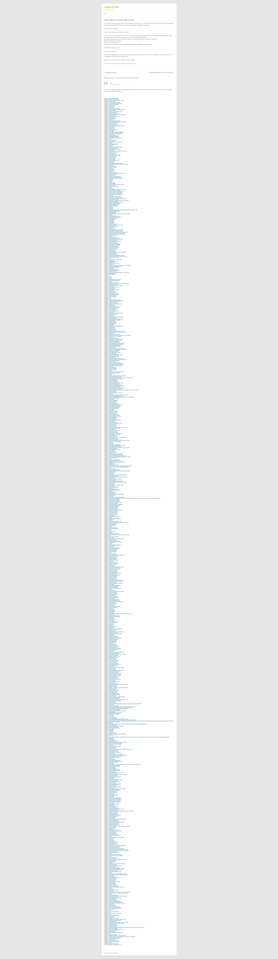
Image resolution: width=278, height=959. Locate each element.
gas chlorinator (112, 832)
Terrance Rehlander (114, 528)
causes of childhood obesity (116, 365)
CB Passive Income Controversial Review (119, 200)
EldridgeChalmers (113, 558)
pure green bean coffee (115, 155)
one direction (112, 598)
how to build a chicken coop (116, 319)
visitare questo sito (113, 211)
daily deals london (113, 655)
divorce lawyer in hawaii (115, 800)
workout (111, 917)
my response (112, 105)
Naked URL (111, 484)
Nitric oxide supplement (115, 679)
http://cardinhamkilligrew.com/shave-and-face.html (121, 397)
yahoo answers (112, 492)
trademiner (112, 219)
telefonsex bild (112, 471)
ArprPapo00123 (113, 553)
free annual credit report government (118, 708)
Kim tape (111, 729)
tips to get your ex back (114, 352)
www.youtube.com (113, 895)
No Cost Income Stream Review (116, 331)
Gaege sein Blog (111, 7)
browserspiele (112, 791)
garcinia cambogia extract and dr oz (118, 819)
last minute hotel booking (115, 798)
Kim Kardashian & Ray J (115, 765)
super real (111, 337)
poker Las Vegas (113, 733)
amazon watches (113, 240)
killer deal (111, 537)
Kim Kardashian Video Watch (116, 481)
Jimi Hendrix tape (113, 574)
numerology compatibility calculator (118, 774)
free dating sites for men (115, 446)
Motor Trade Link (113, 302)
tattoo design (112, 218)
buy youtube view (113, 594)
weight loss (112, 304)
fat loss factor (112, 402)
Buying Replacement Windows (116, 371)
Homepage (111, 150)
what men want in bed (114, 299)
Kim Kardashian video (114, 415)
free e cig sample (113, 248)
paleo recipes (112, 557)
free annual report (113, 536)
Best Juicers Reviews (114, 808)
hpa (110, 912)
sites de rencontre (113, 751)
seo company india (113, 843)
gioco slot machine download (116, 726)
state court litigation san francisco (117, 234)
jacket (110, 187)
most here (111, 795)
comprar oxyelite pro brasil (115, 384)
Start (105, 13)
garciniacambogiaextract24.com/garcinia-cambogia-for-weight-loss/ (125, 703)
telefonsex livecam (113, 476)
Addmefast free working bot (116, 454)
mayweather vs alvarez (114, 320)
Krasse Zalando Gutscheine (115, 583)
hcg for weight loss (113, 311)
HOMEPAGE (112, 262)
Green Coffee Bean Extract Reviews (117, 375)
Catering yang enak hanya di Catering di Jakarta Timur (122, 706)
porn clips (111, 127)
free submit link (113, 622)
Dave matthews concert (115, 649)
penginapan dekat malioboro (116, 230)
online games (112, 759)
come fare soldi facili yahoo (115, 779)
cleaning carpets (113, 431)
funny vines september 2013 (116, 396)
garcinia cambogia (113, 243)
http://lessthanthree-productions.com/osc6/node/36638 (122, 719)
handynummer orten (114, 356)
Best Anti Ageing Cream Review (116, 822)
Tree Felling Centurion (114, 760)
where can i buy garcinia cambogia (117, 734)
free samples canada (114, 803)
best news (111, 793)
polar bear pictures (114, 351)
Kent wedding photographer (116, 339)
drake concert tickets (114, 646)
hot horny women (113, 780)
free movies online (113, 621)
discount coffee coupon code (116, 932)
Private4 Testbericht (114, 586)
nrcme (110, 532)
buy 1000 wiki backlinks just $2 (116, 567)
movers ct (111, 264)
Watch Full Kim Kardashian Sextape (117, 482)
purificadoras (112, 767)
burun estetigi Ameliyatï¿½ (115, 854)
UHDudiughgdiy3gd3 (114, 135)
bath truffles (112, 429)
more (110, 543)
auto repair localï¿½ (114, 790)
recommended (112, 641)
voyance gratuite (113, 925)
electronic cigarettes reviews (116, 313)
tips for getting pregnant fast (116, 601)
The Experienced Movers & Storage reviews (119, 213)
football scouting (113, 688)
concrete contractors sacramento (117, 788)
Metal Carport (112, 253)
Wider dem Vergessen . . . (111, 72)
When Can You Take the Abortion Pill (118, 437)
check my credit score (114, 568)
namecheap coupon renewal (116, 855)
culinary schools (113, 593)
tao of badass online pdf (115, 241)
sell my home (112, 357)
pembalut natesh (113, 928)
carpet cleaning (113, 436)
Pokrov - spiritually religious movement (118, 687)
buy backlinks (112, 860)
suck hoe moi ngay (113, 556)
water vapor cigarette (114, 709)
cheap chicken (112, 817)
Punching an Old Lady (114, 245)
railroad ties (112, 882)
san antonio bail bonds (114, 449)
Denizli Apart (112, 539)
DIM (110, 138)
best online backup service (115, 743)
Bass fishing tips (113, 725)
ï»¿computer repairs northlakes (116, 837)
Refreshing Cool (113, 271)
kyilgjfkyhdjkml (112, 212)
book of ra (111, 625)
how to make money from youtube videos (119, 466)
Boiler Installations (113, 834)
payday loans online (114, 257)
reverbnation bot (113, 572)
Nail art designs (113, 934)
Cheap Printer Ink (113, 792)
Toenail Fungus (113, 662)
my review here (113, 858)
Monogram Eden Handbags (115, 902)
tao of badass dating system (116, 239)
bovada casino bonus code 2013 (117, 173)
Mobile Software (113, 596)
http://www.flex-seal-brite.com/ (116, 670)
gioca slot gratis (113, 174)
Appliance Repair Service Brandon (117, 935)
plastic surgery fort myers (115, 460)
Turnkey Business (113, 813)
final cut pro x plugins (114, 821)
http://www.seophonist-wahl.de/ (117, 445)
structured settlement (114, 428)
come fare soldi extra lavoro (116, 761)
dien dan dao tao (113, 906)
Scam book (111, 106)
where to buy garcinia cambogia (117, 863)
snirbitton (111, 222)
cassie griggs (112, 680)
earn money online (113, 563)
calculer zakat (112, 158)
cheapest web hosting (114, 149)
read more (111, 714)
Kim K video (112, 421)
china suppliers (113, 367)
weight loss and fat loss (115, 835)
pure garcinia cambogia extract (116, 125)
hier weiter (111, 904)
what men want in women (115, 479)
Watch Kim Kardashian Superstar (117, 461)
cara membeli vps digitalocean (116, 343)
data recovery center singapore (116, 387)
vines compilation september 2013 (117, 455)
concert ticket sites (113, 660)
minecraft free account (114, 674)
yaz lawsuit (112, 584)
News (110, 888)
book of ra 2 (112, 739)
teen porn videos (113, 124)
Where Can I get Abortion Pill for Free (118, 859)
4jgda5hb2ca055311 (114, 282)
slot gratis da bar (113, 129)
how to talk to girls (113, 432)
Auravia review (112, 768)
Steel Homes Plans (113, 227)
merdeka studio (113, 156)
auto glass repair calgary (115, 196)
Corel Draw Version (113, 823)
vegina (110, 146)
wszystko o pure (113, 549)
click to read (112, 134)
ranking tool (112, 614)
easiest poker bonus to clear (116, 225)
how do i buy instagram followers (117, 114)
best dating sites (113, 451)
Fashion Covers (112, 545)
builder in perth (113, 686)
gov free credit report (114, 698)
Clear (110, 872)
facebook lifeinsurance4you (115, 580)
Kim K (110, 526)
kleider (111, 374)
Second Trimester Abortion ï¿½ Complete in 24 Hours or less (123, 389)
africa (110, 853)
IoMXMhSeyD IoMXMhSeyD (115, 712)
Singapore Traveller (114, 267)
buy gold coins (112, 695)
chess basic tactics (113, 897)
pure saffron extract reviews (116, 131)
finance (111, 214)
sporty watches (112, 322)
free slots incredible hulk (115, 521)
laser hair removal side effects (116, 132)
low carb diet (112, 595)
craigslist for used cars (114, 116)
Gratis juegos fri (113, 717)
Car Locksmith (112, 669)
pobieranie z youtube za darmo (116, 348)
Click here (111, 443)
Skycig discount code (114, 280)
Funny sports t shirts (114, 160)
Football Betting (113, 448)
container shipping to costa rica (117, 809)
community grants (113, 153)
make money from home (115, 920)
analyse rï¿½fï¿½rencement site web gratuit (119, 470)
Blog (110, 298)
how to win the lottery (114, 499)
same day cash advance (115, 420)
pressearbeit (112, 602)
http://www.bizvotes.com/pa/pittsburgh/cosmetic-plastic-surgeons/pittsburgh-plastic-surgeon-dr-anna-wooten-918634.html (139, 737)
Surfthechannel (113, 635)
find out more (112, 229)
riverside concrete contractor (116, 354)
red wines (111, 875)
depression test (113, 369)
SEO (110, 942)
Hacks (110, 836)
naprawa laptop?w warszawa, (116, 382)
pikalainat (111, 624)
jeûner (110, 143)
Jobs (110, 914)
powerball (111, 805)
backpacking (112, 316)
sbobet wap (112, 126)
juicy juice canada (113, 512)
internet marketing (113, 269)
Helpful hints (112, 605)
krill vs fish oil (112, 659)
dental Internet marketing (115, 510)
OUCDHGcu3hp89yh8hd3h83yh (116, 494)
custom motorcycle (113, 918)
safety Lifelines (112, 215)
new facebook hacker (114, 547)
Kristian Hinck (112, 166)
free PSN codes (112, 692)
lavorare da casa (113, 413)
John (110, 552)
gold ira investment (114, 705)
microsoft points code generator (117, 497)
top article (111, 399)
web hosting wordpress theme (116, 923)
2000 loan (111, 145)
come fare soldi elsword (115, 786)
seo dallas (111, 410)
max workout (112, 525)
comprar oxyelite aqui (114, 383)
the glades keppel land (114, 406)
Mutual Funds (112, 361)
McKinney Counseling (114, 766)
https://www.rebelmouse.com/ (116, 385)
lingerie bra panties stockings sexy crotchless (120, 335)
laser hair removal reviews (115, 133)
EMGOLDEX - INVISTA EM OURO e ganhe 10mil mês (121, 811)
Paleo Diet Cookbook (114, 341)
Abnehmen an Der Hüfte (115, 797)
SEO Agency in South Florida (116, 231)
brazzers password (113, 201)
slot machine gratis (113, 122)
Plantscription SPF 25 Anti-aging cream (118, 699)
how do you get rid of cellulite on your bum (119, 440)
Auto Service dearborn (114, 867)
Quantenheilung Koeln (114, 697)
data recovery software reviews (116, 868)
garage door (112, 452)
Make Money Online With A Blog (117, 233)
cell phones (112, 716)
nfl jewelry (111, 324)
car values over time (114, 911)
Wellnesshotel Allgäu (114, 677)
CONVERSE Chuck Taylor (115, 815)
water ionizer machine (114, 306)
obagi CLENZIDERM (113, 690)
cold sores (111, 290)
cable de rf (111, 777)
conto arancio (112, 701)
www (110, 277)
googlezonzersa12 (113, 509)
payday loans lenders (114, 941)
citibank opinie (112, 842)
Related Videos (112, 242)
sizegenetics (112, 838)
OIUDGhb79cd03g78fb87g (115, 137)
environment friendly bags (115, 147)
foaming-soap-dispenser (115, 176)
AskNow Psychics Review (115, 279)
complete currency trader (115, 336)
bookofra (111, 738)
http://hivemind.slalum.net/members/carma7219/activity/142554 (125, 764)
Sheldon (111, 862)
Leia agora (111, 366)
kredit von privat (113, 657)
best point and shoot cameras (116, 772)
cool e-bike (111, 450)
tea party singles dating (115, 907)
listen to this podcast (114, 938)
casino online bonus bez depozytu (117, 189)
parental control (113, 773)
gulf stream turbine (114, 599)
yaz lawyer (111, 634)
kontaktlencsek (112, 273)
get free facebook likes (114, 342)
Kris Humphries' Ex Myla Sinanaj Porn (118, 477)
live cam (111, 839)
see (110, 535)
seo (110, 258)
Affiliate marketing (113, 820)
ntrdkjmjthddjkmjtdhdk (114, 216)
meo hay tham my (113, 301)
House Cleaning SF (113, 683)
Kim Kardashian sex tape (115, 573)
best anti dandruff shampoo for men (118, 742)
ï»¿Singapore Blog (113, 870)
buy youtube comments (115, 544)
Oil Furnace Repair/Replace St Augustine (119, 850)
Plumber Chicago (113, 284)
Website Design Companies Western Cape (119, 534)
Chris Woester (112, 483)
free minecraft (112, 123)
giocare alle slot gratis (114, 102)
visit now (111, 162)
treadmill (111, 730)
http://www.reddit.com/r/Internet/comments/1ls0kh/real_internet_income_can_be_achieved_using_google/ (134, 498)
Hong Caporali (112, 468)
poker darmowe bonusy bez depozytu (118, 256)
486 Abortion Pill (113, 658)
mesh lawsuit (112, 183)
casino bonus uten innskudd (116, 178)
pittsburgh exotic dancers (115, 541)
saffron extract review (114, 203)
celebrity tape (112, 524)
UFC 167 (111, 735)
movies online (112, 630)
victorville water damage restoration (118, 427)
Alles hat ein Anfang (126, 63)
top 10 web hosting (113, 205)
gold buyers (112, 288)
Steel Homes (112, 226)
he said (111, 561)
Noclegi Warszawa (113, 381)
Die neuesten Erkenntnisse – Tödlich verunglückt (161, 72)
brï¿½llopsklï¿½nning (114, 360)
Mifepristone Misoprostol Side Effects (118, 475)
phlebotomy (112, 590)
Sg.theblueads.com (113, 816)
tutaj (110, 278)
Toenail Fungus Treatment (115, 378)
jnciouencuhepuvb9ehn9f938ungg (117, 198)
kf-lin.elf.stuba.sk (113, 400)
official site (111, 617)
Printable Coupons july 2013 (116, 142)
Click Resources (113, 921)
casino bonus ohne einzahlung (116, 191)
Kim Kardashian (113, 650)
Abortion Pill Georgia (114, 757)
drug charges (112, 883)
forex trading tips (113, 401)
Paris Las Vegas (113, 368)
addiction (111, 618)
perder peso (112, 321)
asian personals (113, 592)
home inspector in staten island (117, 696)
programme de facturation (115, 103)
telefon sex (111, 327)
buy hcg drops (112, 425)
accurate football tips (114, 548)
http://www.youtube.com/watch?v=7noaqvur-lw (120, 613)
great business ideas (114, 469)
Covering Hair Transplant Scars (116, 848)
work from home (113, 685)
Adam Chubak (112, 551)
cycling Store (112, 827)
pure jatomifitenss (113, 587)
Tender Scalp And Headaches (116, 652)
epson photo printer (114, 289)
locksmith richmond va (114, 615)
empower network (113, 261)
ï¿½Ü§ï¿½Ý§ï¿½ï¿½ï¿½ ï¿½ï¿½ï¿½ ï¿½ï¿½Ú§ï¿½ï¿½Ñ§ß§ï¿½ (122, 936)
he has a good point (114, 408)
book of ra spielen (113, 412)
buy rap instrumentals (114, 120)
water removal (112, 296)
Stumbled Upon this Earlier (115, 393)
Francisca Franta (113, 424)
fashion (111, 180)
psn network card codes (115, 746)
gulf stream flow (113, 603)
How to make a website (114, 824)
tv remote (111, 891)
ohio (110, 458)
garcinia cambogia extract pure (116, 591)
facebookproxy (112, 391)
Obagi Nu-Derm (113, 884)
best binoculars (113, 550)
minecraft (111, 119)
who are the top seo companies (116, 554)
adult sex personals (114, 398)
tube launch (112, 493)
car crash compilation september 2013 (118, 395)
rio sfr (110, 181)
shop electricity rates (114, 877)
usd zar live (112, 373)
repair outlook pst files (114, 901)
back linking (112, 818)
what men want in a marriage (116, 631)
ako (110, 933)
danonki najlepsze (113, 665)
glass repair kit (112, 619)
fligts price (111, 274)
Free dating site (113, 139)
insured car (112, 515)
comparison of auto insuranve (116, 886)
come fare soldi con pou (115, 783)
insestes (111, 208)
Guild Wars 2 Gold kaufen (115, 303)
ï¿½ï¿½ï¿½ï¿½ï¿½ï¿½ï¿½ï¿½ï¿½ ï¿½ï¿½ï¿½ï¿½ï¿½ (120, 892)
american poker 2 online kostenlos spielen (119, 826)
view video (111, 260)
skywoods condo (113, 235)
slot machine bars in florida (115, 163)
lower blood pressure (114, 713)
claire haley (112, 175)
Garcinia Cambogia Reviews (116, 326)
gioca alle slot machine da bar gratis (118, 151)
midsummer (112, 157)
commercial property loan (115, 846)
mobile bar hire (113, 629)
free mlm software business (116, 929)
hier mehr (111, 889)
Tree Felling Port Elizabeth (115, 756)
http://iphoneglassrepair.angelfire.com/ (118, 718)
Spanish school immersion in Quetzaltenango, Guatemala (123, 209)
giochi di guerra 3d (113, 113)
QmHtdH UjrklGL (113, 640)
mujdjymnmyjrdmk (113, 217)
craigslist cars (112, 152)
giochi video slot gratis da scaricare (117, 332)
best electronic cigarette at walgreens (118, 684)
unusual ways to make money (116, 485)
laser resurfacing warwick (115, 388)
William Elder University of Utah (117, 100)
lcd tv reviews (112, 702)
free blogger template (114, 801)
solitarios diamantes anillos (115, 202)
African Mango (112, 167)
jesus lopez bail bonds (114, 799)
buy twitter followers (114, 516)
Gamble (111, 228)
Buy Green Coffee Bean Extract (116, 667)
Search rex (111, 566)
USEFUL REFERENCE (114, 487)
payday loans (112, 711)
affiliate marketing (113, 489)
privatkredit (112, 611)
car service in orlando (114, 372)
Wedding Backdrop (113, 338)
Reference (111, 333)
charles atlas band (113, 309)
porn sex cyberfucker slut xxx (116, 111)
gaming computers (113, 597)
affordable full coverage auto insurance (118, 893)
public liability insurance (115, 776)
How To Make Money (114, 784)
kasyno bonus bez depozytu (116, 194)
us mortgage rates (113, 639)
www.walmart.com (113, 144)
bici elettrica (112, 409)
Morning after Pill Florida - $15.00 (117, 654)
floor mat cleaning (113, 663)
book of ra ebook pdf (114, 540)
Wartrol (111, 168)
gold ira (111, 442)
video (110, 370)
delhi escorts (112, 609)
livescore (111, 608)
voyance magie (112, 392)
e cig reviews (112, 310)
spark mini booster (113, 263)
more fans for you (113, 148)
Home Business (113, 645)
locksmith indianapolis (114, 616)
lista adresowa (112, 353)
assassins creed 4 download (116, 581)
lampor (111, 520)
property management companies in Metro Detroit (121, 377)
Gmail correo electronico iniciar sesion (118, 232)
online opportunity (113, 810)
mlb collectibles (113, 323)
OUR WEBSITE (112, 328)
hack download (112, 642)
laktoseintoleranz (113, 314)
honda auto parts (113, 930)
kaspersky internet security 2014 (117, 903)
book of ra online (113, 775)
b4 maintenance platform (115, 871)
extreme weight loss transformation (117, 359)
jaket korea (111, 188)
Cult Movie (111, 704)
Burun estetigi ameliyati (115, 386)
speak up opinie (113, 647)
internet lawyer (113, 924)
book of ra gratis (113, 223)
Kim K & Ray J (112, 939)
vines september (113, 380)
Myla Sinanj (112, 666)
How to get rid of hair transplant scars (118, 849)
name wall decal (113, 607)
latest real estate (113, 632)
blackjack (111, 165)
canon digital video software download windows (120, 707)
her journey (112, 689)
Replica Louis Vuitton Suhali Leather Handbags (120, 749)
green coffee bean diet (114, 881)
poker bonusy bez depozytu (116, 433)
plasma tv (111, 763)
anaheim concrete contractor (116, 358)
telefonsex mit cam (113, 464)
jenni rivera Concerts (114, 661)
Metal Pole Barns (113, 254)
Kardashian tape (113, 741)
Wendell (111, 496)
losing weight (112, 905)
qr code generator (113, 514)
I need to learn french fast (115, 588)
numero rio (112, 182)
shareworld (112, 610)
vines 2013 (111, 486)
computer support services (115, 423)
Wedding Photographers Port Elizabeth (118, 922)
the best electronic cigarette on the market (119, 447)
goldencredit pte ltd (114, 270)
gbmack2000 (112, 154)
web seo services (113, 457)
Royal (110, 894)
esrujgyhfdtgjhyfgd (113, 794)
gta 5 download (113, 417)
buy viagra (111, 474)
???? (110, 467)
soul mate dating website (115, 908)
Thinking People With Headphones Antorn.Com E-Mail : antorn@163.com (126, 927)
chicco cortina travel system (116, 192)
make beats (112, 170)
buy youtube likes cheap (115, 664)
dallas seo (111, 519)
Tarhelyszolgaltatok (114, 672)
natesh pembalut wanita (115, 865)
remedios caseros (113, 246)
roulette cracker (113, 513)
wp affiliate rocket (113, 438)
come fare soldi (113, 112)
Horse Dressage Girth (114, 404)
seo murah (111, 840)
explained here (112, 844)
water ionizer (112, 110)
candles (111, 623)
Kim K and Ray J (113, 578)
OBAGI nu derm (113, 577)
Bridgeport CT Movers (114, 238)
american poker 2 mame (115, 744)
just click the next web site (115, 869)
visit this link (112, 909)
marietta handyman (114, 727)
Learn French (112, 185)
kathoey (111, 723)
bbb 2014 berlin (113, 582)
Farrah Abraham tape (114, 671)
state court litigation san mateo (116, 255)
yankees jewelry (113, 318)
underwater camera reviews (116, 317)
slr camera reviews (113, 560)
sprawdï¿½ (111, 268)
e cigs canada (112, 782)
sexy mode (111, 620)
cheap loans (112, 117)
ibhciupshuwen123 (113, 98)
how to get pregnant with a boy (116, 754)
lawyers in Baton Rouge (115, 441)
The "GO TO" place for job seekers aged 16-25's (120, 465)
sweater (111, 179)
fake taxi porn (112, 292)
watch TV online (113, 249)
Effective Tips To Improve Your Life (117, 919)
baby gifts (111, 315)
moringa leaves (113, 419)
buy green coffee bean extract (116, 538)
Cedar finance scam (114, 99)
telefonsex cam (112, 462)
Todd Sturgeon (112, 480)
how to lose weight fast (114, 346)
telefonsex (111, 325)
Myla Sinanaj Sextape (114, 490)
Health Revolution (113, 806)
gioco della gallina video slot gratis (117, 121)
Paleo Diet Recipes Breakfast (116, 285)
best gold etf (112, 682)
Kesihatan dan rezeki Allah (115, 502)
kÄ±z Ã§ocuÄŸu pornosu (115, 505)
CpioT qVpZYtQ (112, 644)
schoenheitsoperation (114, 600)
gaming (111, 491)
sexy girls (111, 220)
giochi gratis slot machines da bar (117, 710)
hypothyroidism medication (115, 504)
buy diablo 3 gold (113, 762)
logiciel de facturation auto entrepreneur (119, 272)
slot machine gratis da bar (115, 197)
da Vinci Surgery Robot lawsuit (116, 184)
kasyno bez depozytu (114, 459)
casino (110, 236)
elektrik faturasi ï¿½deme (115, 637)
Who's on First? (112, 570)
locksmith (111, 612)
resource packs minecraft (115, 416)
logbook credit (112, 118)
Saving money (112, 866)
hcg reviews (112, 740)
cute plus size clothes (114, 500)
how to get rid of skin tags (115, 259)
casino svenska (112, 237)
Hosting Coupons (113, 564)
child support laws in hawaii (116, 364)
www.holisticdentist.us (114, 108)
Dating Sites (112, 565)
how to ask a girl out (114, 439)
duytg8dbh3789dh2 (114, 136)
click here (111, 107)
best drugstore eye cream (115, 831)
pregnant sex (112, 668)
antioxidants (112, 880)
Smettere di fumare (114, 940)
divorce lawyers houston (115, 675)
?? (109, 275)
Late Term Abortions (114, 653)
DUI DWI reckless (113, 900)
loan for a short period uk (115, 628)
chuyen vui (111, 542)
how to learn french (114, 186)
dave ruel (111, 286)
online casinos (112, 785)
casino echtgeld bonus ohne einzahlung (119, 522)
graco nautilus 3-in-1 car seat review (118, 755)
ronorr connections (113, 885)
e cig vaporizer (112, 807)
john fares (111, 312)
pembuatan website (114, 890)
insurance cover (113, 864)
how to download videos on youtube (118, 349)
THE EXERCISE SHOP (114, 247)
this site (111, 715)
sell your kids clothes (114, 915)
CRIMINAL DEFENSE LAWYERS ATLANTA (118, 874)
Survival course (113, 426)
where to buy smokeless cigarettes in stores (119, 456)
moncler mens (112, 861)
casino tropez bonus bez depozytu (117, 252)
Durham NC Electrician (114, 569)
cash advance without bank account (118, 873)
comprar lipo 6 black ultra (115, 376)
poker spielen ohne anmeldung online (118, 164)
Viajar (110, 276)
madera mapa (112, 347)
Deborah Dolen (112, 115)
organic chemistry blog (114, 334)
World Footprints (113, 291)
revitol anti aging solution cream (117, 109)
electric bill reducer (114, 104)
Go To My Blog (112, 295)
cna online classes (113, 511)
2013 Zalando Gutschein (115, 345)
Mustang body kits (113, 750)
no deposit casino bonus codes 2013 (118, 845)
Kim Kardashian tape (114, 575)
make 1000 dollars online (115, 937)
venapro (111, 171)
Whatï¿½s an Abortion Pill (115, 340)
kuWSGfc (111, 643)
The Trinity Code (113, 308)
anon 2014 (111, 604)
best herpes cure (113, 435)
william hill (111, 169)
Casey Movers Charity (114, 847)
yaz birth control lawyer (115, 585)
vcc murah (111, 802)
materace (111, 745)
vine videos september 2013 (116, 405)
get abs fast (112, 140)
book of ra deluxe (113, 411)
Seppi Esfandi (112, 878)
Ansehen (111, 651)
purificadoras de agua (114, 769)
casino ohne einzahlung (115, 190)
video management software (116, 344)
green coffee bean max (114, 694)
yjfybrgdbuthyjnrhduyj (114, 210)
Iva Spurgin (112, 478)
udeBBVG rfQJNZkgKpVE (115, 518)
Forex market (112, 495)
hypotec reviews (113, 330)
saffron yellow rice (113, 204)
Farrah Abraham (113, 414)
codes (110, 517)
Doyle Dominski (113, 926)
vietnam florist (112, 418)
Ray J (110, 529)
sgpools (111, 394)
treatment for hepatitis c (115, 606)
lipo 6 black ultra (113, 379)
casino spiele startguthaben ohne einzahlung (120, 265)
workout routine (113, 527)
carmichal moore (113, 172)
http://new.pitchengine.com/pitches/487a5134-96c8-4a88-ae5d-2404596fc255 (128, 724)
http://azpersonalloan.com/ (115, 266)
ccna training (112, 101)
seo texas (111, 130)
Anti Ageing (112, 753)
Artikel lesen (112, 161)
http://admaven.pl (113, 422)
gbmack (111, 206)
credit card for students (115, 362)
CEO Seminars (112, 899)
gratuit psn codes (113, 571)
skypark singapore (113, 636)
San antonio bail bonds (114, 244)
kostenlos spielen (113, 841)
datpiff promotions (113, 294)
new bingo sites (113, 747)
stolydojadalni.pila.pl (114, 852)
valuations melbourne (114, 407)
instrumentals (112, 876)
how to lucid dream (114, 355)
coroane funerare (113, 943)
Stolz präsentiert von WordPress (110, 953)
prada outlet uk (113, 251)
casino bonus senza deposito (116, 300)
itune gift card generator (115, 648)
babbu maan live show (114, 656)
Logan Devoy (112, 531)
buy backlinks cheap (114, 287)
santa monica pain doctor (115, 673)
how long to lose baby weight (116, 363)
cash (110, 856)
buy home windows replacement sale (118, 896)
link (110, 910)
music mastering (113, 851)
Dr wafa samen (112, 305)
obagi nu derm (112, 559)
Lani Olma (111, 488)
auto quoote (112, 931)
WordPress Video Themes (115, 177)
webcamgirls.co (113, 833)
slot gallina (111, 221)
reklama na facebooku (114, 350)
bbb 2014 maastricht (114, 533)
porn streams (112, 748)
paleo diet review (113, 579)
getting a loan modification (115, 633)
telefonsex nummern (114, 830)
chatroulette (112, 159)
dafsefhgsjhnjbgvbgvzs (114, 789)
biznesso (111, 758)
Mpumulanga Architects (115, 898)
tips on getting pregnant (115, 752)
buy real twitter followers (115, 913)
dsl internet (112, 250)
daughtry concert (113, 691)
